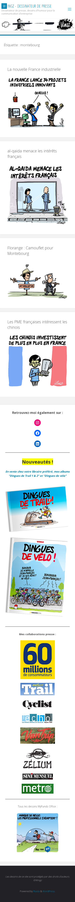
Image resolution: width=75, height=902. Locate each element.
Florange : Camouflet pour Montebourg (30, 250)
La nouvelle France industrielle (34, 69)
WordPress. (49, 891)
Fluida (36, 891)
